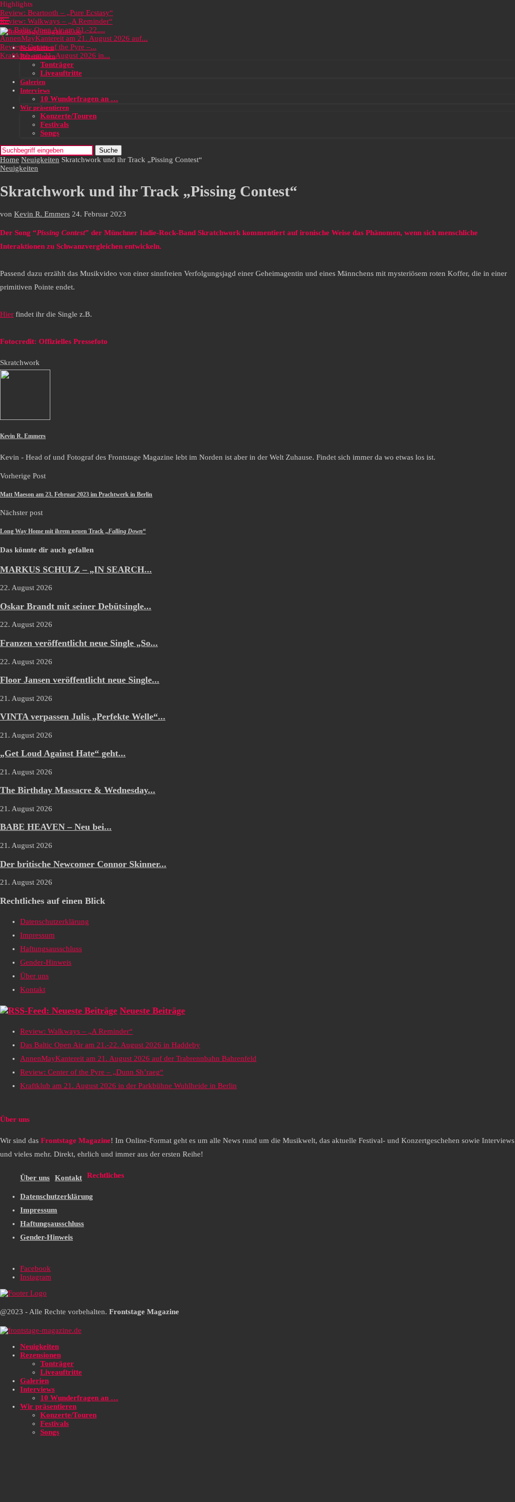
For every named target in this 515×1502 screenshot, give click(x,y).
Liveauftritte (61, 73)
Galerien (32, 82)
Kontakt (32, 989)
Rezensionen (37, 56)
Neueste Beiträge (152, 1011)
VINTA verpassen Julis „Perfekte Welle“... (82, 716)
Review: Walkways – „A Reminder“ (56, 21)
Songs (49, 133)
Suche (108, 150)
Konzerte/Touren (68, 116)
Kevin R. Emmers (42, 214)
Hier (7, 314)
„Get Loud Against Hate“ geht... (63, 753)
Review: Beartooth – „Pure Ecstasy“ (56, 13)
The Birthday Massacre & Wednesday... (77, 790)
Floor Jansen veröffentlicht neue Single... (79, 680)
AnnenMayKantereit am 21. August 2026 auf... (74, 38)
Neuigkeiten (37, 47)
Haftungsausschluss (51, 949)
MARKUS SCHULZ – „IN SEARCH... (76, 569)
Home (9, 160)
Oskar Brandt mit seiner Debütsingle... (75, 606)
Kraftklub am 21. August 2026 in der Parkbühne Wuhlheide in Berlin (128, 1086)
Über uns (34, 976)
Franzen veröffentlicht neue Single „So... (79, 643)
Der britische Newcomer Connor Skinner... (83, 864)
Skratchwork (20, 363)
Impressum (37, 935)
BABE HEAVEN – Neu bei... (56, 827)
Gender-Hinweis (45, 962)
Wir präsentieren (44, 107)
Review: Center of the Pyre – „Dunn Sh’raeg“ (91, 1072)
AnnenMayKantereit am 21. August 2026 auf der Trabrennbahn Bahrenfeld (138, 1058)
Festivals (54, 124)
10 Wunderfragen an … (79, 99)
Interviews (35, 90)
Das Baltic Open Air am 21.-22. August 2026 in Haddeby (110, 1045)
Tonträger (57, 64)
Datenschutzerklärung (54, 921)
